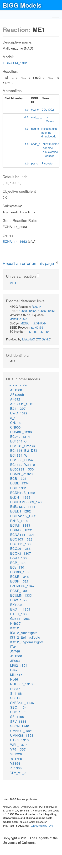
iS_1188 (15, 693)
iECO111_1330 (21, 543)
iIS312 (14, 628)
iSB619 (14, 698)
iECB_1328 (18, 478)
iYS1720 (15, 758)
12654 (32, 310)
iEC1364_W (18, 455)
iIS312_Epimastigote (24, 637)
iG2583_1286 (19, 618)
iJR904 (14, 660)
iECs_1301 (17, 567)
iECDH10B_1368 (22, 492)
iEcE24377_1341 (22, 506)
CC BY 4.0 (43, 339)
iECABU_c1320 (21, 473)
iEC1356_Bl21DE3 (23, 450)
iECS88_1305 (19, 571)
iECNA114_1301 (15, 62)
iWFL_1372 (18, 744)
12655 (42, 310)
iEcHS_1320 (18, 520)
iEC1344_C (18, 441)
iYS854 (14, 763)
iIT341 (14, 646)
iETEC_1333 (19, 613)
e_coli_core (18, 385)
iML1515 (15, 674)
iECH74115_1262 (22, 515)
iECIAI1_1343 (19, 525)
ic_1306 (15, 417)
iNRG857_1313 (21, 683)
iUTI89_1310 (19, 740)
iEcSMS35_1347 (22, 585)
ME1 (12, 282)
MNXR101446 (18, 319)
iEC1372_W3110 (22, 464)
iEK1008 (15, 604)
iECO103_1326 (21, 539)
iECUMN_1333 (20, 595)
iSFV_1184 (17, 721)
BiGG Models (22, 5)
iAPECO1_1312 (21, 403)
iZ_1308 (15, 768)
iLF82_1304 (18, 665)
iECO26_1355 (20, 548)
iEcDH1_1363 (19, 497)
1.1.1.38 (31, 331)
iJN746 (14, 651)
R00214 (37, 306)
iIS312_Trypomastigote (26, 641)
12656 (51, 310)
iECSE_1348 (19, 576)
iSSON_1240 (19, 726)
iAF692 (14, 399)
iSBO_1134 (18, 707)
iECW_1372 (18, 599)
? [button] (56, 262)
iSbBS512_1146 (21, 702)
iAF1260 (15, 389)
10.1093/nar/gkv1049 (41, 825)
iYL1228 (15, 754)
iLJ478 (14, 669)
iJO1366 (15, 656)
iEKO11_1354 (19, 609)
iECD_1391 (18, 487)
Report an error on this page (29, 263)
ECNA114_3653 (15, 241)
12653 (23, 310)
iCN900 (15, 427)
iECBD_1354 (19, 483)
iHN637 (15, 623)
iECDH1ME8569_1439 (26, 501)
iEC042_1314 (19, 436)
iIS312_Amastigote (23, 632)
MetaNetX (28, 339)
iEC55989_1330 (21, 469)
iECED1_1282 (20, 511)
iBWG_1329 (18, 413)
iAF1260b (16, 394)
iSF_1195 (16, 716)
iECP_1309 (18, 562)
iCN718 (15, 422)
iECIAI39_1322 (20, 529)
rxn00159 (37, 327)
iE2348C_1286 (20, 431)
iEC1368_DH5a (21, 459)
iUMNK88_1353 (21, 735)
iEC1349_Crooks (22, 445)
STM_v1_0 (17, 772)
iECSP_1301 (19, 590)
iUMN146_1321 (21, 730)
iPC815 (14, 688)
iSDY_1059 (17, 711)
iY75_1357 (17, 749)
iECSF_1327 (19, 581)
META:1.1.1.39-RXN (33, 323)
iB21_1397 (17, 408)
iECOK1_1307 (20, 553)
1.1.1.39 (43, 331)
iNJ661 (14, 679)
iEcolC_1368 (19, 557)
